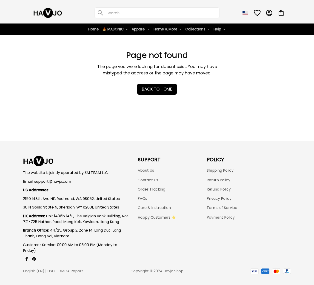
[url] (52, 182)
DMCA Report (70, 271)
